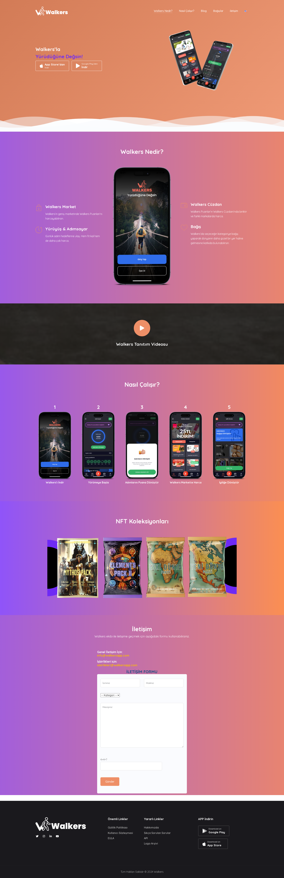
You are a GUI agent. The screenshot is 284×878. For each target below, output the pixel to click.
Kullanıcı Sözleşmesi (120, 833)
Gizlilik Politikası (118, 827)
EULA (111, 838)
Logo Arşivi (151, 843)
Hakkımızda (151, 827)
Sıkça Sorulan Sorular (157, 833)
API (146, 838)
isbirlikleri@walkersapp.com (117, 665)
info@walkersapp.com (113, 655)
